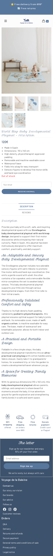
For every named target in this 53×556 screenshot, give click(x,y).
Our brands (8, 495)
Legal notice (9, 552)
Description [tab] (26, 206)
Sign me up (26, 466)
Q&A (5, 524)
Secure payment (11, 538)
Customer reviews (11, 513)
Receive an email (26, 191)
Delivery (7, 529)
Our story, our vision (12, 490)
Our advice (8, 499)
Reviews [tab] (26, 212)
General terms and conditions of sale (21, 542)
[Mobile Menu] (5, 21)
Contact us (8, 485)
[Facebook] (4, 509)
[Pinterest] (15, 509)
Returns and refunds (13, 533)
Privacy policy (9, 547)
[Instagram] (9, 509)
